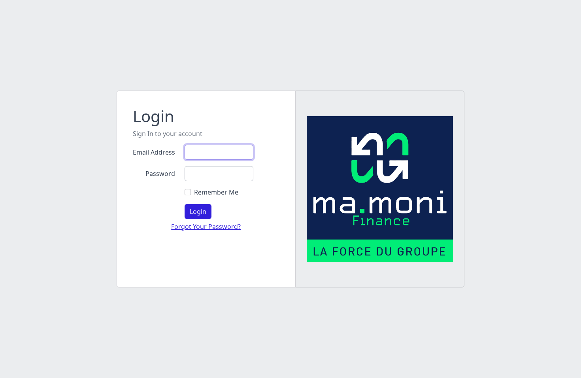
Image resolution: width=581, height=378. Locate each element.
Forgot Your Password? (206, 226)
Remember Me (216, 192)
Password (160, 173)
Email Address (154, 152)
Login (198, 211)
